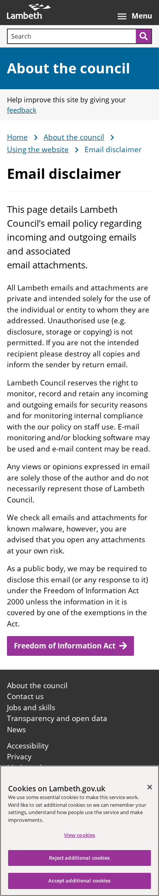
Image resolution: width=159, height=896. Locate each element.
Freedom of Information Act (64, 646)
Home (17, 137)
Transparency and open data (57, 718)
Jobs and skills (31, 708)
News (16, 730)
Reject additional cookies (79, 857)
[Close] (149, 787)
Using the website (38, 149)
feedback (21, 110)
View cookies (79, 835)
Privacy (19, 757)
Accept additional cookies (79, 880)
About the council (68, 68)
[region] (79, 830)
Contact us (25, 696)
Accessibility (28, 746)
